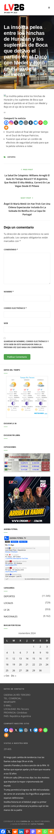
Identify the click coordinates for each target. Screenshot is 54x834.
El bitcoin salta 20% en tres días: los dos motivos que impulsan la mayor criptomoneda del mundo (26, 781)
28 (27, 670)
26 (13, 670)
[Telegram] (35, 122)
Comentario (11, 249)
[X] (16, 122)
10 (47, 652)
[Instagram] (11, 122)
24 (47, 664)
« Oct (6, 675)
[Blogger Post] (26, 122)
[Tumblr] (31, 122)
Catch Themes (37, 824)
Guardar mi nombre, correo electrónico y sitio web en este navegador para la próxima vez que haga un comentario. (26, 344)
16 (40, 658)
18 (7, 664)
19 (13, 664)
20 (20, 664)
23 (40, 664)
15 (33, 658)
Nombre (9, 291)
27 (20, 670)
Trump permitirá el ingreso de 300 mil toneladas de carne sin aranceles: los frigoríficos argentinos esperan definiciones (27, 793)
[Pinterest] (40, 122)
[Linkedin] (21, 122)
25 (7, 670)
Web (6, 323)
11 (7, 658)
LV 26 (6, 609)
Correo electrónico (15, 308)
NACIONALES (10, 616)
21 (27, 664)
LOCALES (8, 603)
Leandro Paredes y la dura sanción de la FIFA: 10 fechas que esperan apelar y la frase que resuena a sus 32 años (27, 769)
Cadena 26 (25, 821)
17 (47, 658)
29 (33, 670)
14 (27, 658)
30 (40, 670)
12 (13, 658)
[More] (6, 127)
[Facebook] (6, 122)
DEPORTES (11, 157)
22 (33, 664)
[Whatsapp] (45, 122)
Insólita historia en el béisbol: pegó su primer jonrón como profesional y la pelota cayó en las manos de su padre (26, 806)
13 (20, 658)
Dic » (13, 675)
